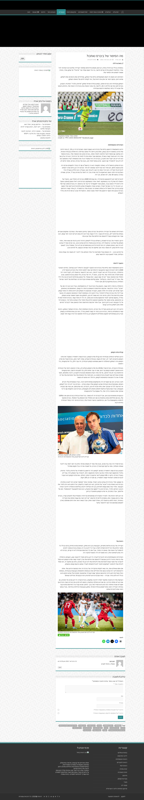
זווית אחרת (123, 769)
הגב (60, 667)
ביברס (99, 725)
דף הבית (122, 12)
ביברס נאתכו (91, 725)
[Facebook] (57, 796)
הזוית (106, 728)
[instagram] (48, 796)
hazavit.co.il (108, 725)
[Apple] (53, 796)
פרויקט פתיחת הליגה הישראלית (116, 789)
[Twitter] (55, 796)
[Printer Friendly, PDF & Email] (64, 635)
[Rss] (59, 796)
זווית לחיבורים (87, 728)
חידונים (43, 12)
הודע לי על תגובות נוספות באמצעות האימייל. (108, 710)
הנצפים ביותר (51, 12)
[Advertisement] (72, 31)
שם (122, 696)
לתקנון (123, 796)
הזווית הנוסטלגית (121, 759)
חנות (28, 12)
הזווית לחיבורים (92, 60)
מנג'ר (125, 782)
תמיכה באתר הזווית (95, 12)
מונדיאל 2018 (122, 779)
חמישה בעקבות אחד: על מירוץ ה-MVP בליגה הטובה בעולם (37, 134)
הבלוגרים (108, 12)
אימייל (121, 703)
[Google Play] (44, 796)
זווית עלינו (115, 12)
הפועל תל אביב (98, 728)
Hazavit (118, 725)
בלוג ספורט (82, 725)
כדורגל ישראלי (77, 728)
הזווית (122, 728)
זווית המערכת (122, 772)
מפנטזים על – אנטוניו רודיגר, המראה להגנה (35, 131)
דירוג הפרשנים (122, 756)
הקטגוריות (62, 12)
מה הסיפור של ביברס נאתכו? (116, 730)
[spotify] (46, 796)
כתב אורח (118, 60)
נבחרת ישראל (97, 730)
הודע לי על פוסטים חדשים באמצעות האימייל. (108, 713)
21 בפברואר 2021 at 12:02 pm (67, 661)
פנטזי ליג (124, 785)
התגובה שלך (118, 684)
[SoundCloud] (51, 796)
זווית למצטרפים (82, 12)
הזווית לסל (123, 766)
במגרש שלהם (122, 753)
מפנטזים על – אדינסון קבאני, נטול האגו (37, 124)
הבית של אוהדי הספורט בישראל (68, 725)
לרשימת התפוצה (113, 796)
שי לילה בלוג (87, 730)
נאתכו (104, 730)
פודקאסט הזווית (71, 12)
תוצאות (34, 12)
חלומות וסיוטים (45, 138)
